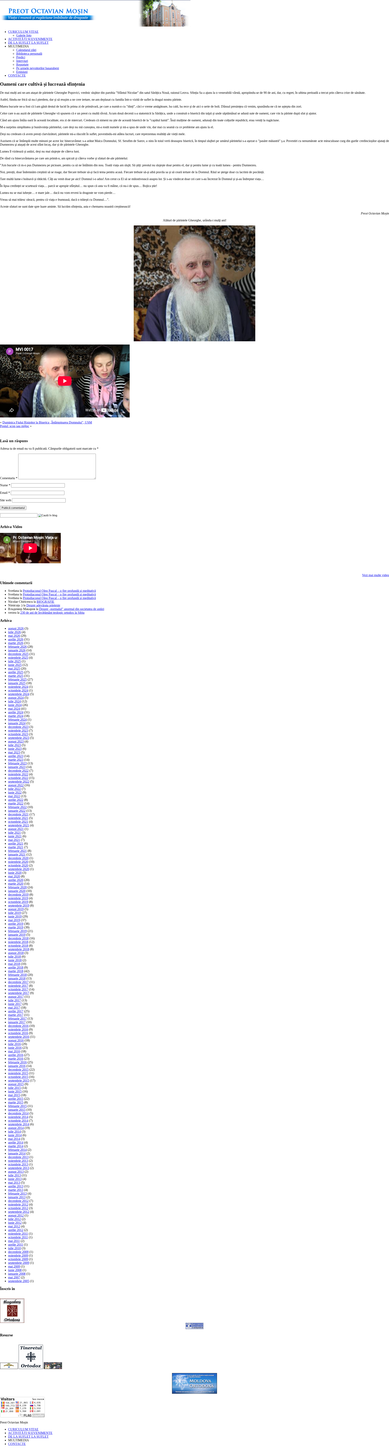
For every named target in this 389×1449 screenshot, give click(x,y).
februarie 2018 (17, 974)
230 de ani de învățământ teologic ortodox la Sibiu (52, 612)
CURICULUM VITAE (23, 31)
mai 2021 (14, 840)
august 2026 (16, 628)
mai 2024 (14, 708)
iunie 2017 (15, 1004)
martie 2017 (15, 1015)
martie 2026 (15, 643)
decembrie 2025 (18, 654)
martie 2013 (15, 1190)
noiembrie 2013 (18, 1160)
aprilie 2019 (15, 923)
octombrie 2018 (18, 945)
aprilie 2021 (15, 843)
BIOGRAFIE (45, 601)
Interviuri (22, 61)
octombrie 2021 (18, 821)
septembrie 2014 (18, 1124)
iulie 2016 (14, 1044)
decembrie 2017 (18, 982)
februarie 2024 (17, 719)
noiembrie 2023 (18, 730)
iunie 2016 (15, 1047)
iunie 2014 (15, 1135)
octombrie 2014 (18, 1120)
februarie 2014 (17, 1149)
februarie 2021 (17, 851)
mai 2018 (14, 964)
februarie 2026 (17, 646)
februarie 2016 (17, 1062)
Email (5, 492)
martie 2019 (15, 927)
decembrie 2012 (18, 1201)
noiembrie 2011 (18, 1233)
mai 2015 (14, 1095)
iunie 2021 (15, 836)
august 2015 (16, 1084)
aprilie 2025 (15, 672)
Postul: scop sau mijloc (14, 426)
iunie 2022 (15, 792)
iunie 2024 (15, 705)
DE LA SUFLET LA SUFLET (28, 42)
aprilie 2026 (15, 639)
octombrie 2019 (18, 902)
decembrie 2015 (18, 1069)
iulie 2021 (14, 832)
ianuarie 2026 (17, 650)
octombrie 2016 (18, 1033)
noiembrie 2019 (18, 898)
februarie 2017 (17, 1018)
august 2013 (16, 1171)
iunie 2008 (15, 1270)
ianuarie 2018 (17, 978)
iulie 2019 (14, 912)
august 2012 (16, 1215)
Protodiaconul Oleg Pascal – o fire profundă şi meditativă (59, 590)
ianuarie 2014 (17, 1153)
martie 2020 (15, 883)
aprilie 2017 (15, 1011)
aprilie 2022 (15, 799)
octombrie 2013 (18, 1164)
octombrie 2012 (18, 1208)
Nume (5, 485)
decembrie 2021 (18, 814)
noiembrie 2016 (18, 1029)
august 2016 (16, 1040)
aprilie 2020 (15, 880)
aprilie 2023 (15, 756)
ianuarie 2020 (17, 891)
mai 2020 (14, 876)
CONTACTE (17, 75)
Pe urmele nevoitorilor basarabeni (37, 68)
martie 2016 (15, 1058)
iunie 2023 (15, 748)
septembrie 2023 (18, 737)
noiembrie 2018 (18, 942)
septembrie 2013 (18, 1168)
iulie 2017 (14, 1000)
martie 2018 (15, 971)
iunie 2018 (15, 960)
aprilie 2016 (15, 1055)
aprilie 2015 (15, 1098)
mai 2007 (14, 1277)
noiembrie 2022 (18, 774)
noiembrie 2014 (18, 1117)
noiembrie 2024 (18, 686)
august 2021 (16, 829)
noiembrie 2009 (18, 1255)
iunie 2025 (15, 665)
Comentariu (8, 478)
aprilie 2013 (15, 1186)
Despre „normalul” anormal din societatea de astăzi (71, 609)
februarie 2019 (17, 931)
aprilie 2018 (15, 967)
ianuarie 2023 (17, 767)
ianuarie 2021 (17, 854)
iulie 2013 (14, 1175)
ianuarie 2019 (17, 934)
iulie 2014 (14, 1131)
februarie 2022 (17, 807)
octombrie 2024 (18, 690)
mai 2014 (14, 1139)
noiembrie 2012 (18, 1204)
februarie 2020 (17, 887)
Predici (20, 57)
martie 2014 (15, 1146)
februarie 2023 (17, 763)
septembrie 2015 (18, 1080)
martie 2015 (15, 1102)
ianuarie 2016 (17, 1066)
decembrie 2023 (18, 727)
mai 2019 (14, 920)
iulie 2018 (14, 956)
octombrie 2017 (18, 989)
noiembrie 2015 (18, 1073)
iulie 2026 (14, 632)
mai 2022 (14, 796)
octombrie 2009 (18, 1259)
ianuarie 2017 (17, 1022)
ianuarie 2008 (17, 1273)
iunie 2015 (15, 1091)
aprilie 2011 (15, 1244)
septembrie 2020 (18, 869)
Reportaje (22, 64)
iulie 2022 (14, 789)
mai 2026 (14, 635)
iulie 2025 (14, 661)
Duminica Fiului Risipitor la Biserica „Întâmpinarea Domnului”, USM (47, 422)
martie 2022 (15, 803)
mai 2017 (14, 1007)
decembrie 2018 (18, 938)
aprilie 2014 (15, 1142)
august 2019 (16, 909)
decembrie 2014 (18, 1113)
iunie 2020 (15, 872)
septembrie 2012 (18, 1211)
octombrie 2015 (18, 1077)
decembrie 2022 (18, 770)
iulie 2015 (14, 1087)
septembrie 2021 (18, 825)
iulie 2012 (14, 1219)
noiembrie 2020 (18, 861)
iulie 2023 (14, 745)
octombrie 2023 (18, 734)
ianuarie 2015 (17, 1109)
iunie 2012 (15, 1222)
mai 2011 (14, 1241)
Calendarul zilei (26, 50)
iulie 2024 (14, 701)
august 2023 (16, 741)
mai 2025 (14, 668)
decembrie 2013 (18, 1157)
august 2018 (16, 953)
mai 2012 (14, 1226)
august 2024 (16, 697)
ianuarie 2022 (17, 810)
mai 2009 (14, 1266)
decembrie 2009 (18, 1252)
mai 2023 (14, 752)
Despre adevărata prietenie (43, 605)
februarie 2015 (17, 1106)
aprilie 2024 (15, 712)
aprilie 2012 (15, 1230)
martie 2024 (15, 716)
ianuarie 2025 (17, 683)
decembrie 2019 (18, 894)
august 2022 (16, 785)
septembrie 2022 (18, 781)
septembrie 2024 (18, 694)
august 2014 (16, 1128)
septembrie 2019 (18, 905)
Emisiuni (22, 72)
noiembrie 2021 (18, 818)
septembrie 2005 (18, 1281)
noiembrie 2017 (18, 985)
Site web (5, 500)
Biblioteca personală (29, 53)
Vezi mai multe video (375, 575)
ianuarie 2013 (17, 1197)
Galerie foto (23, 35)
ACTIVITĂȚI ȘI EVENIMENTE (30, 39)
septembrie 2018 (18, 949)
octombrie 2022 (18, 778)
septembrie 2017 (18, 993)
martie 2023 (15, 759)
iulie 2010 (14, 1248)
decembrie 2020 (18, 858)
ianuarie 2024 (17, 723)
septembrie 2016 (18, 1036)
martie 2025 (15, 676)
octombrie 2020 (18, 865)
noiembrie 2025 (18, 657)
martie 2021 (15, 847)
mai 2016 (14, 1051)
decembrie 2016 (18, 1026)
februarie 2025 (17, 679)
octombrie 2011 (18, 1237)
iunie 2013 (15, 1179)
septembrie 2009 (18, 1262)
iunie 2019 (15, 916)
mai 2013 (14, 1182)
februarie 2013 (17, 1193)
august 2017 (16, 996)
